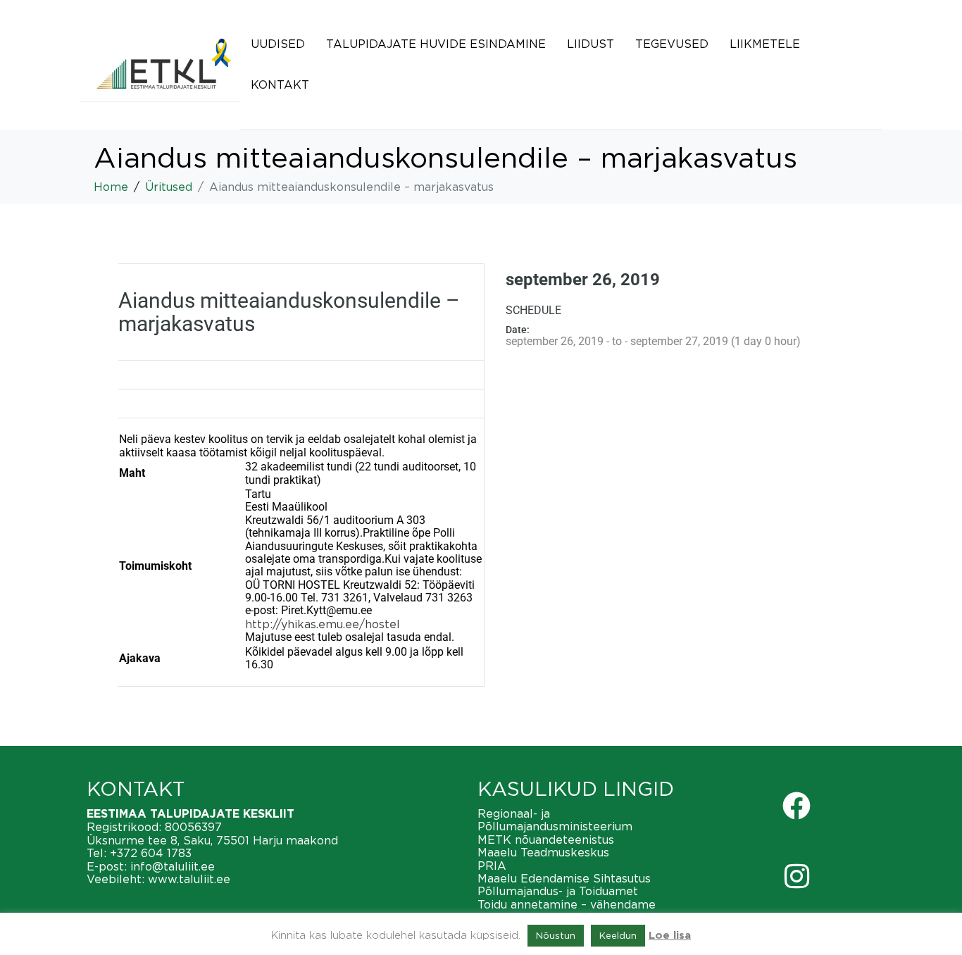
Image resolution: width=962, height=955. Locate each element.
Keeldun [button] (618, 935)
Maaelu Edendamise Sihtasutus (564, 878)
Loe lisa (670, 935)
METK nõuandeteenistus (545, 839)
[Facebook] (796, 806)
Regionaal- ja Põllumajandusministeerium (554, 819)
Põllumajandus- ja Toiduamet (557, 891)
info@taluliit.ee (172, 866)
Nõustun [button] (555, 935)
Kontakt (280, 84)
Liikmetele (765, 43)
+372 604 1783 (151, 853)
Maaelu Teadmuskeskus (543, 852)
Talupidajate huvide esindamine (436, 43)
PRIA (491, 865)
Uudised (278, 43)
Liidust (590, 43)
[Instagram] (796, 876)
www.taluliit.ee (189, 879)
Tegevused (671, 43)
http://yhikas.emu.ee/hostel (322, 624)
